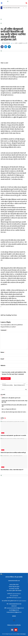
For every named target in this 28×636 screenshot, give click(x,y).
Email (3, 359)
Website (3, 366)
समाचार (3, 432)
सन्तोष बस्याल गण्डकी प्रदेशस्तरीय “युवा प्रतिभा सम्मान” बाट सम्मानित (13, 435)
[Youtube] (15, 629)
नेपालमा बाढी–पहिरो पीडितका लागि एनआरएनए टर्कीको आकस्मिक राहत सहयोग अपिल (14, 405)
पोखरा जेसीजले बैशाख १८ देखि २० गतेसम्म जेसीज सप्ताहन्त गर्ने (12, 469)
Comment (4, 330)
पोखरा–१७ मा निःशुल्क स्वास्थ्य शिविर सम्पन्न (9, 409)
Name (3, 352)
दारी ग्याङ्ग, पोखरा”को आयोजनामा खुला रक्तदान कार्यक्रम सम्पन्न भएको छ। (14, 412)
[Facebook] (12, 629)
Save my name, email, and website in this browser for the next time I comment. (14, 373)
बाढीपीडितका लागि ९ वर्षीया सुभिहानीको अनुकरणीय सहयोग (11, 397)
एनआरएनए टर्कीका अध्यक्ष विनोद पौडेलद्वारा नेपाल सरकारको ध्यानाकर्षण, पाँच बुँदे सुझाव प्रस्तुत (14, 401)
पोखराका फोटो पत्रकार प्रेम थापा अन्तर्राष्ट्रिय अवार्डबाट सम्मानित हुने (13, 452)
